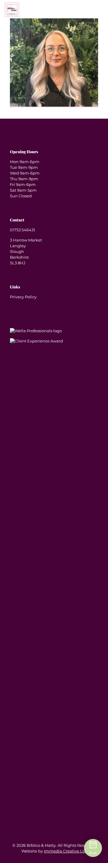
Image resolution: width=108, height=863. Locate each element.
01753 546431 (22, 229)
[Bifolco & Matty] (12, 9)
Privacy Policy (23, 296)
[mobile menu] (100, 17)
